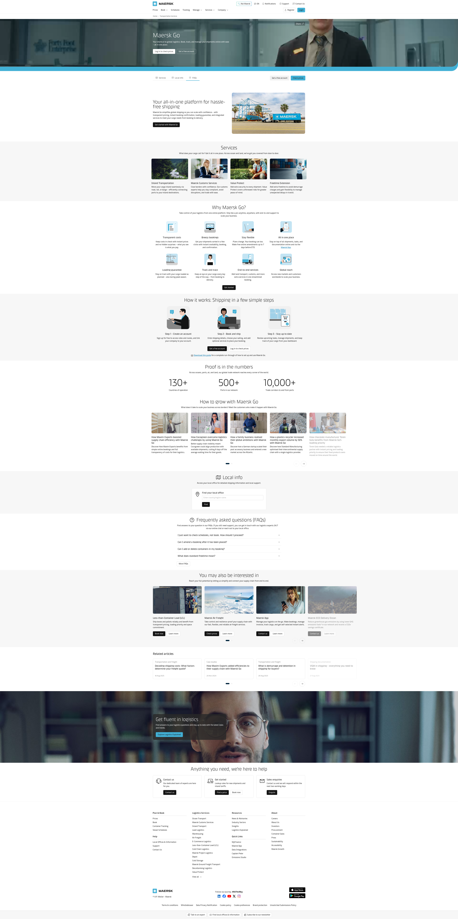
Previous (296, 464)
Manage (196, 10)
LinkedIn (219, 896)
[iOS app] (297, 889)
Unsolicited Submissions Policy (283, 905)
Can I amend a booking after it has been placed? (202, 542)
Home (155, 16)
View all (195, 877)
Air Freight (196, 838)
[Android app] (297, 895)
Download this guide (202, 355)
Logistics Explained (240, 830)
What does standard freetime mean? (196, 555)
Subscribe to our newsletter (258, 915)
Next (304, 464)
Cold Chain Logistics (200, 849)
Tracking (186, 10)
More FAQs (183, 564)
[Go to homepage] (163, 3)
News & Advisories (239, 818)
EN (258, 4)
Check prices (298, 78)
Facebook (224, 896)
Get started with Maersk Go (166, 125)
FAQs (194, 78)
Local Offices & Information (164, 842)
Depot (194, 857)
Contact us (262, 634)
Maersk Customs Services (202, 822)
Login (301, 10)
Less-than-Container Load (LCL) (205, 845)
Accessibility (276, 845)
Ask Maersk (245, 4)
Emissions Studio (239, 857)
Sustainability (277, 841)
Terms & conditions (170, 905)
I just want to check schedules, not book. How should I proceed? (211, 535)
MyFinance (236, 842)
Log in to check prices (164, 51)
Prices (155, 10)
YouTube (229, 896)
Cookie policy (225, 905)
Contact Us (300, 4)
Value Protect (198, 872)
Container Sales (277, 834)
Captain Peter (237, 853)
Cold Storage (197, 860)
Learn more (173, 634)
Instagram (239, 896)
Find (206, 504)
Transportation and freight (166, 662)
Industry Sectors (239, 822)
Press (273, 838)
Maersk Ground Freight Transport (206, 864)
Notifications (269, 3)
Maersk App (286, 247)
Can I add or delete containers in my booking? (201, 549)
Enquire (272, 792)
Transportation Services (168, 16)
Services (208, 10)
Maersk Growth (277, 849)
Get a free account (186, 51)
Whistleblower (187, 905)
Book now (159, 634)
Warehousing (197, 834)
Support (285, 4)
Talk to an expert (198, 915)
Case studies (212, 662)
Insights (235, 826)
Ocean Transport (199, 818)
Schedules (175, 10)
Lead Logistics (198, 830)
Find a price (222, 792)
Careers (274, 818)
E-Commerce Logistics (201, 841)
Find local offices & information (226, 915)
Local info (179, 78)
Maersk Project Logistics (202, 853)
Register (290, 10)
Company (222, 10)
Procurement (277, 830)
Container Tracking (160, 826)
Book (163, 10)
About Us (275, 822)
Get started (229, 287)
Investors (275, 826)
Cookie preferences (242, 905)
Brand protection (260, 905)
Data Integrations (239, 850)
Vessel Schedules (160, 830)
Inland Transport (199, 826)
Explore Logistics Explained (169, 734)
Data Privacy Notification (206, 905)
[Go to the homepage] (163, 892)
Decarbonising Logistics (202, 868)
